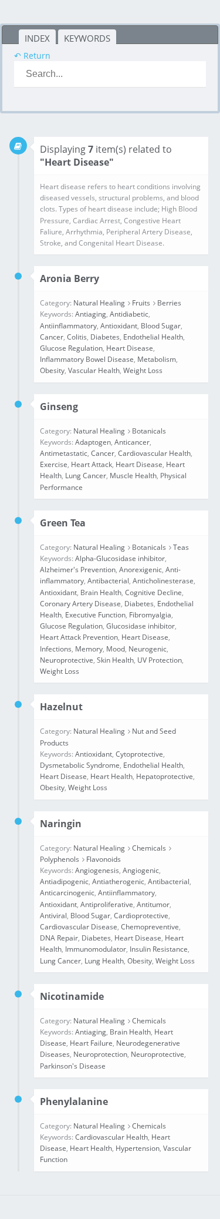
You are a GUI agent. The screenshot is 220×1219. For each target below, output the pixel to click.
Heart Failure (91, 1043)
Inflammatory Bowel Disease (87, 359)
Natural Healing (99, 303)
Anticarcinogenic (67, 893)
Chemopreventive (150, 927)
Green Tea (63, 522)
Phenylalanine (74, 1101)
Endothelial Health (153, 337)
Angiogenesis (97, 870)
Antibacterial (108, 581)
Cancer (51, 337)
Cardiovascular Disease (78, 927)
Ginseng (59, 406)
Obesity (52, 370)
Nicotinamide (72, 996)
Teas (181, 547)
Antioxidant (118, 326)
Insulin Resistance (159, 949)
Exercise (53, 464)
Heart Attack (91, 464)
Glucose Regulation (71, 348)
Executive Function (95, 615)
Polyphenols (59, 859)
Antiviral (53, 916)
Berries (169, 303)
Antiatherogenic (118, 881)
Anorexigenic (140, 570)
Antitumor (153, 904)
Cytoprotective (139, 754)
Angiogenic (141, 870)
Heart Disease (129, 348)
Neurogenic (147, 649)
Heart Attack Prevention (79, 637)
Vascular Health (94, 370)
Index (37, 38)
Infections (56, 649)
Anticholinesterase (163, 581)
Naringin (61, 823)
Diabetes (105, 337)
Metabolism (156, 359)
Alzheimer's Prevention (78, 570)
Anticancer (132, 442)
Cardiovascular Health (154, 453)
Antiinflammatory (68, 326)
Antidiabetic (129, 314)
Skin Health (115, 660)
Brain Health (100, 592)
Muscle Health (133, 476)
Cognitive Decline (153, 592)
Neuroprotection (100, 1054)
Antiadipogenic (64, 881)
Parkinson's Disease (73, 1066)
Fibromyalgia (150, 615)
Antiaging (90, 314)
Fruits (141, 303)
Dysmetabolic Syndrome (80, 765)
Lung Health (104, 961)
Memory (89, 649)
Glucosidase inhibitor (140, 626)
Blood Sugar (161, 326)
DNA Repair (59, 938)
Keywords (87, 38)
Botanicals (149, 431)
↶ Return (32, 55)
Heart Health (111, 776)
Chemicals (149, 848)
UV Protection (159, 660)
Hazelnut (61, 706)
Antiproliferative (106, 904)
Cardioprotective (141, 916)
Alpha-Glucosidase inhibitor (120, 558)
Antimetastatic (63, 453)
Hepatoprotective (164, 776)
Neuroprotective (66, 660)
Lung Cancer (85, 476)
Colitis (77, 337)
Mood (115, 649)
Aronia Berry (69, 278)
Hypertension (138, 1148)
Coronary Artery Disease (80, 604)
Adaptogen (93, 442)
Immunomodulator (95, 949)
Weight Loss (143, 370)
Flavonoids (103, 859)
